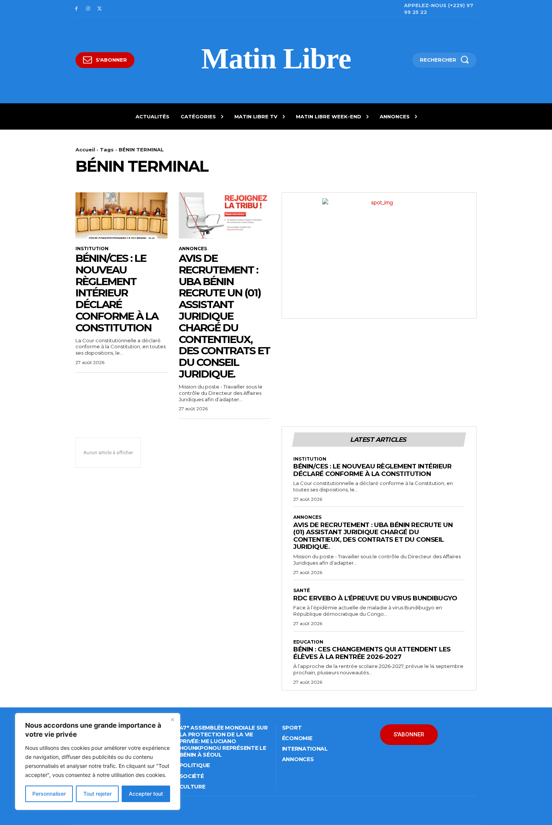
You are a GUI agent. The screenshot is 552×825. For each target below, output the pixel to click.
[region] (97, 761)
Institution (92, 248)
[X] (100, 9)
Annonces (193, 248)
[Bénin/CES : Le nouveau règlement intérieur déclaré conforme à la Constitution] (121, 215)
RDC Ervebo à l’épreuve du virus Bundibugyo (375, 598)
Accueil (85, 150)
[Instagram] (88, 9)
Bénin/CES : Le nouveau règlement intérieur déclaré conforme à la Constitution (116, 293)
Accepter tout (146, 793)
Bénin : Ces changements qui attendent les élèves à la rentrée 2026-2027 (372, 652)
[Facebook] (76, 9)
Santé (301, 590)
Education (308, 642)
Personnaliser (49, 793)
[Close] (172, 719)
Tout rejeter (97, 793)
